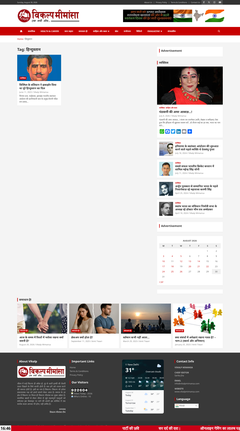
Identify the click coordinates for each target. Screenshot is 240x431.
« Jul (161, 281)
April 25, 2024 (181, 193)
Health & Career (50, 31)
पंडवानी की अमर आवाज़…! (175, 112)
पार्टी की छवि (97, 428)
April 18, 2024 (181, 213)
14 (199, 261)
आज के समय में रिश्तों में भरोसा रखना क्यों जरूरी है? (41, 339)
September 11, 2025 (80, 341)
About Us (148, 2)
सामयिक (31, 31)
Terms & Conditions (179, 2)
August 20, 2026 (26, 344)
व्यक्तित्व (23, 78)
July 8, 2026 (164, 115)
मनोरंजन (127, 31)
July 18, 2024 (181, 153)
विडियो (139, 31)
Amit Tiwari (97, 341)
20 (190, 266)
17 (163, 266)
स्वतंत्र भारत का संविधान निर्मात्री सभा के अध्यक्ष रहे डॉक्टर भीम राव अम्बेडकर (196, 207)
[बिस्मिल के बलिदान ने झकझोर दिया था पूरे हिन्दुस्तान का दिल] (39, 68)
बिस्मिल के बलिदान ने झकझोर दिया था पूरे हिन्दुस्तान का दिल (37, 86)
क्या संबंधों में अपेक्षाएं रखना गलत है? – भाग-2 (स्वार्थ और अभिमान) (195, 339)
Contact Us (195, 2)
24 (163, 271)
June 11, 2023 (25, 92)
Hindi (182, 405)
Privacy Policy (161, 2)
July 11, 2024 (181, 173)
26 (181, 271)
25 (172, 271)
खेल (116, 31)
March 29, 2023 (130, 341)
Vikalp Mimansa (41, 92)
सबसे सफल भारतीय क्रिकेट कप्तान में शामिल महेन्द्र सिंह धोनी (194, 167)
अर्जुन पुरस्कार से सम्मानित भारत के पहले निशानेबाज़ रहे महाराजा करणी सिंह (196, 187)
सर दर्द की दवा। (136, 428)
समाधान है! (83, 31)
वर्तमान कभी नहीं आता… (136, 337)
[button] (129, 382)
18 (172, 266)
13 (190, 261)
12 (181, 261)
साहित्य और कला (100, 31)
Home (73, 367)
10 (163, 261)
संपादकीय (172, 31)
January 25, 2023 (182, 344)
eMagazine (154, 31)
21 (199, 266)
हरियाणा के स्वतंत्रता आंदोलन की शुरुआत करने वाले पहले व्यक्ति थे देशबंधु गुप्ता (196, 147)
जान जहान (68, 31)
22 (207, 266)
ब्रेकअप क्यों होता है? (82, 337)
